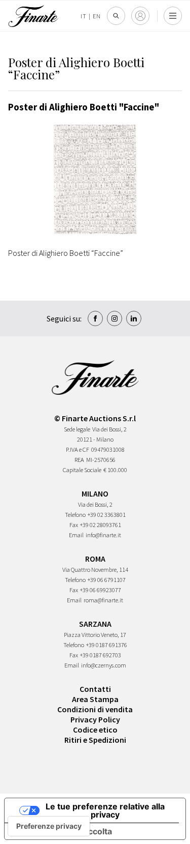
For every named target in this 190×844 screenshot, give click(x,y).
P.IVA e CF (77, 449)
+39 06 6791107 (107, 580)
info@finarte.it (103, 535)
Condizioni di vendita (95, 709)
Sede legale (77, 429)
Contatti (95, 689)
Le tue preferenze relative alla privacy (105, 810)
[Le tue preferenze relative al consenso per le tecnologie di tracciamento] (49, 826)
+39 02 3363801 (107, 514)
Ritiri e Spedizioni (95, 740)
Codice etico (95, 729)
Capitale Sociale (82, 470)
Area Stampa (95, 699)
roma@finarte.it (103, 600)
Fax (73, 525)
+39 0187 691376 (106, 645)
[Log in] (140, 16)
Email (76, 535)
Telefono (75, 514)
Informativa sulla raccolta (62, 831)
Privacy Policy (95, 719)
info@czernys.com (103, 665)
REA (79, 459)
